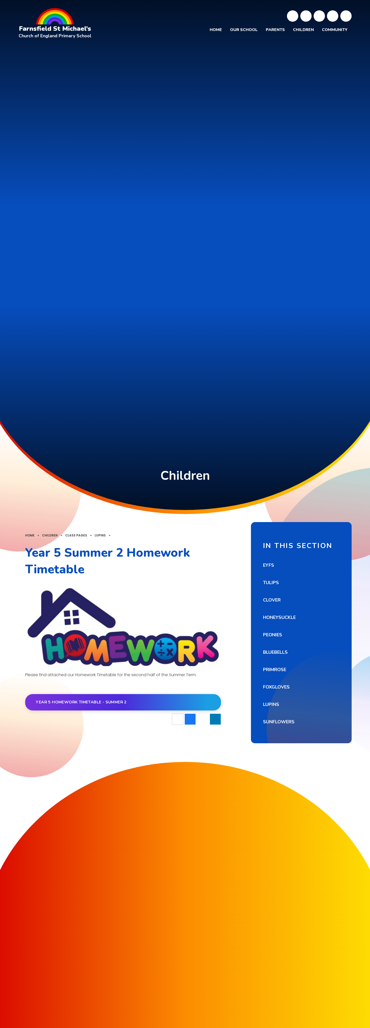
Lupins (100, 535)
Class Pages (76, 535)
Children (50, 535)
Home (29, 535)
